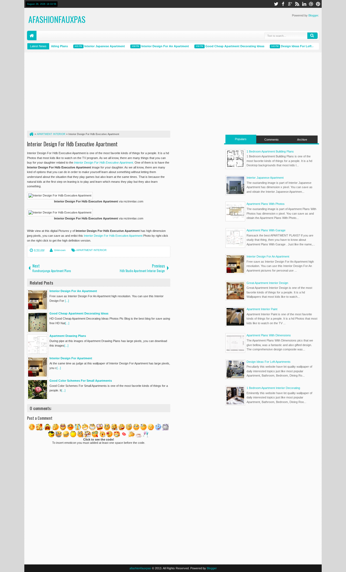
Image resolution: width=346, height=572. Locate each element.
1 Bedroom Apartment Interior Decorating (273, 388)
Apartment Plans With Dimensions (269, 335)
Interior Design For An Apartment (161, 46)
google (290, 4)
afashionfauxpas (56, 19)
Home (31, 35)
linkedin (304, 4)
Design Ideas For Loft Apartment (300, 46)
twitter (276, 4)
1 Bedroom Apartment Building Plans (270, 151)
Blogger (313, 15)
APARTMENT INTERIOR (91, 250)
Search (312, 35)
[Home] (31, 134)
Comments (271, 139)
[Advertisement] (98, 93)
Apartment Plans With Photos (266, 203)
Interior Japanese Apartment (100, 46)
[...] (67, 300)
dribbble (311, 4)
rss (297, 4)
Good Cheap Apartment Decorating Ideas (230, 46)
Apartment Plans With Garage (266, 230)
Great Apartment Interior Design (267, 283)
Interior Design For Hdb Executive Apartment (72, 144)
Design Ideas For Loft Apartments (269, 361)
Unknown (60, 250)
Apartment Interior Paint (262, 309)
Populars (241, 139)
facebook (283, 4)
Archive (302, 139)
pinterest (318, 4)
